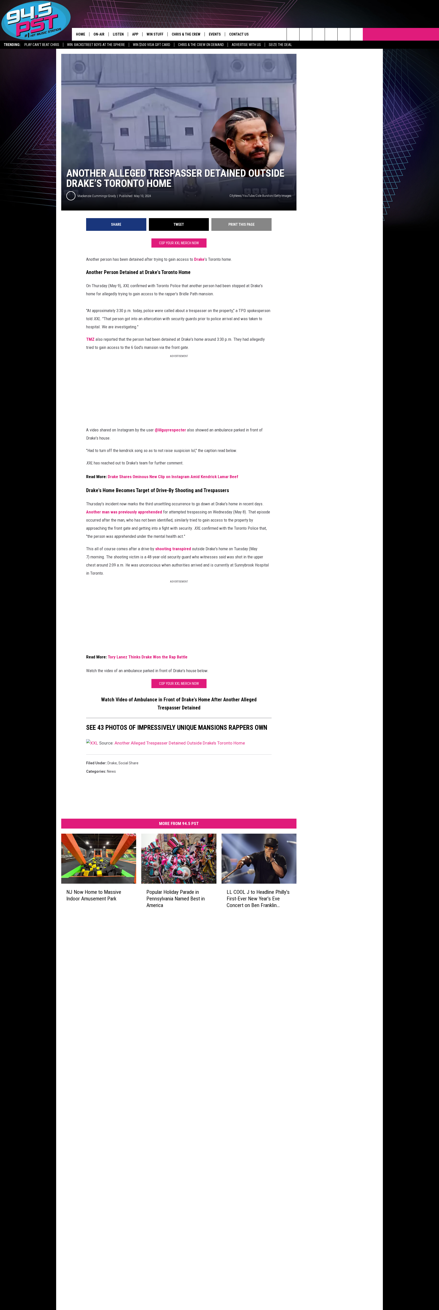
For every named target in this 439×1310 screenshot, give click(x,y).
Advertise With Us (246, 45)
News (111, 771)
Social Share (128, 763)
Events (215, 34)
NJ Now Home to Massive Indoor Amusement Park (93, 895)
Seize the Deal (280, 45)
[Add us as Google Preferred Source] (306, 34)
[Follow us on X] (344, 34)
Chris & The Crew (186, 34)
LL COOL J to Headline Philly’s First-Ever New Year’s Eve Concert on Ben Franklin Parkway (258, 898)
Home (80, 34)
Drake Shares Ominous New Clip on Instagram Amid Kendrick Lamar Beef (173, 476)
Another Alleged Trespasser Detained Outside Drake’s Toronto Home (180, 743)
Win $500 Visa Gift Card (151, 45)
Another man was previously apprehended (124, 511)
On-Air (98, 34)
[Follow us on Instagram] (331, 34)
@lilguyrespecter (170, 429)
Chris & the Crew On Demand (201, 45)
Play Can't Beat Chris (41, 45)
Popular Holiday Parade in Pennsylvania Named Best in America (175, 898)
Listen (118, 34)
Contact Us (239, 34)
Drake (199, 259)
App (135, 34)
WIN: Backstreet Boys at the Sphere (96, 45)
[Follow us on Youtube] (356, 34)
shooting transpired (173, 548)
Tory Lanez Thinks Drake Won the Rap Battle (147, 656)
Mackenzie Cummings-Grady (96, 196)
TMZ (90, 339)
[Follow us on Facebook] (318, 34)
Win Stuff (155, 34)
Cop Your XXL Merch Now (179, 243)
